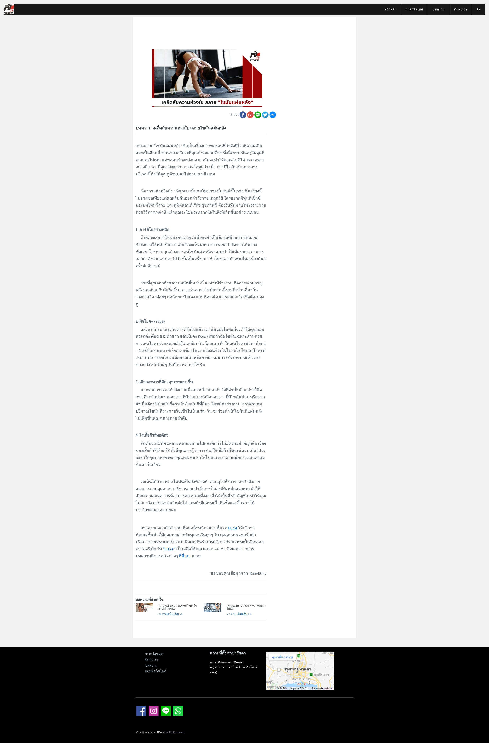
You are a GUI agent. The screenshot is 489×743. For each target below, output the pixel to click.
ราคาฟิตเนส (414, 9)
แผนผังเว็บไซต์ (155, 671)
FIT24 (232, 528)
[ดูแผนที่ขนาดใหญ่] (300, 670)
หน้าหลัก (390, 9)
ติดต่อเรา (460, 9)
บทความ (438, 9)
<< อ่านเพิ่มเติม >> (170, 614)
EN (478, 9)
